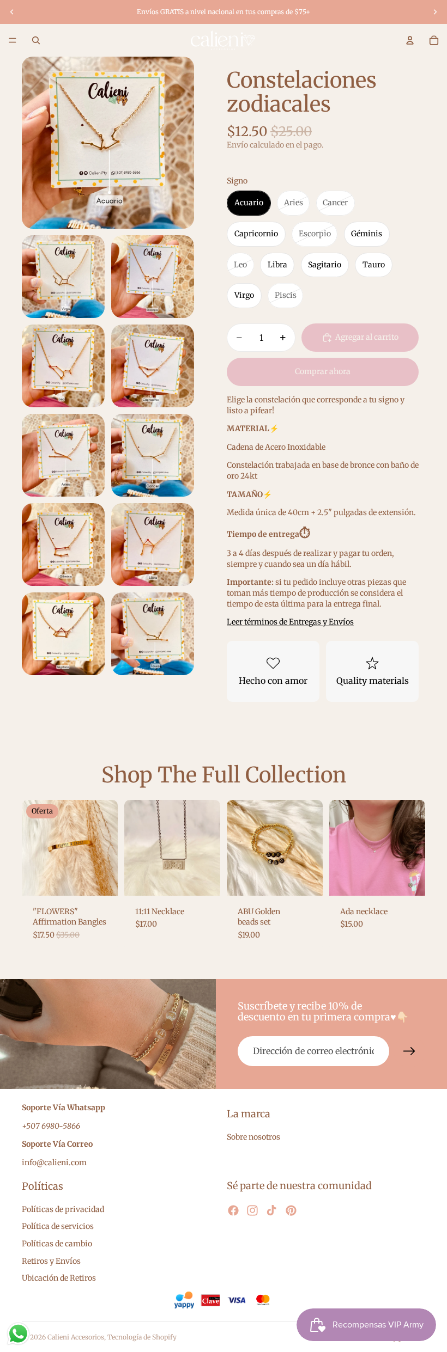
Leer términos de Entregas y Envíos (290, 622)
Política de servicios (58, 1226)
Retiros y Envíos (51, 1260)
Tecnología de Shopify (142, 1337)
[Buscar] (36, 40)
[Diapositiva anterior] (12, 12)
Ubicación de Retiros (59, 1278)
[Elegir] (101, 879)
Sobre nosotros (253, 1137)
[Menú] (12, 40)
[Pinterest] (291, 1210)
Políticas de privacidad (63, 1209)
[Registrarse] (409, 1051)
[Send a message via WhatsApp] (18, 1334)
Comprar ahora (323, 371)
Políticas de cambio (57, 1244)
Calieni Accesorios (75, 1337)
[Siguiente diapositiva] (435, 12)
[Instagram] (252, 1210)
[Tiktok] (271, 1210)
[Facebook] (233, 1210)
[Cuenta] (410, 40)
